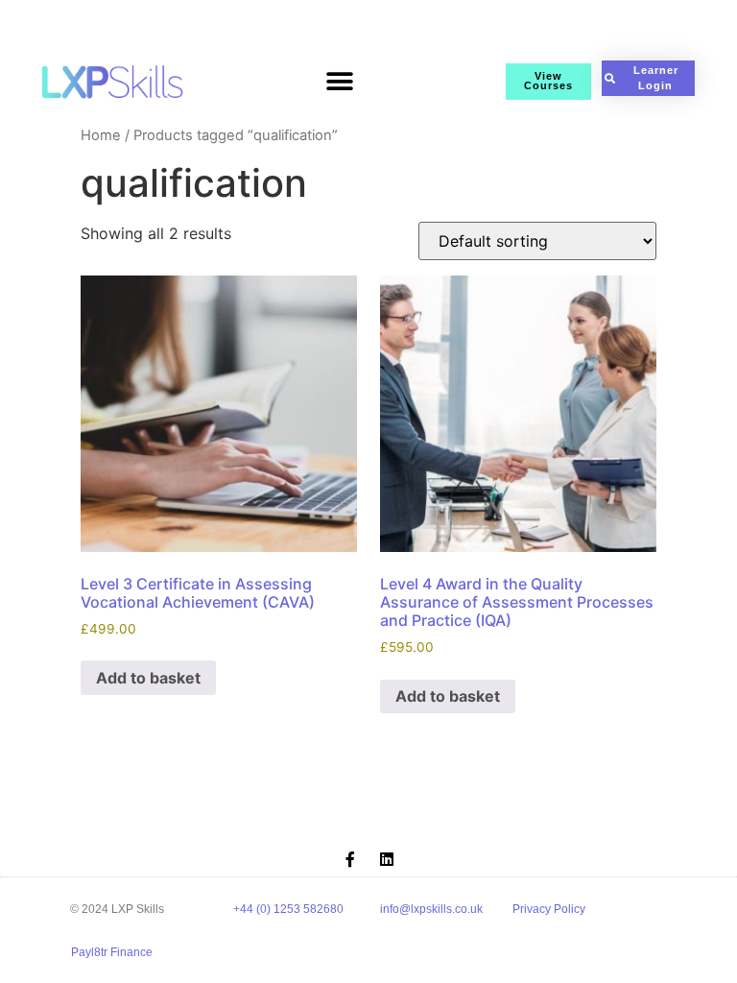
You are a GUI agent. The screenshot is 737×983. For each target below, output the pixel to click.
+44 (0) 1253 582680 (288, 909)
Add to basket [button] (148, 677)
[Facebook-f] (350, 859)
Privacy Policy (548, 909)
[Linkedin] (386, 859)
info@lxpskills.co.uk (431, 909)
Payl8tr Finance (112, 952)
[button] (340, 81)
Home (101, 135)
